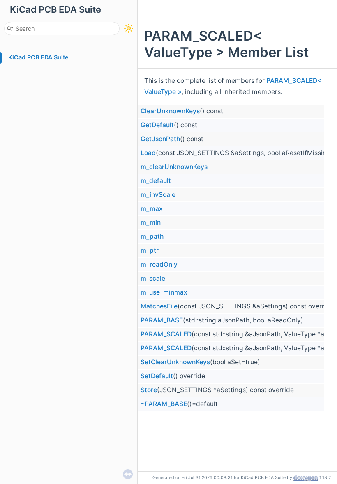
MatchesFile (159, 306)
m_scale (153, 278)
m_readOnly (159, 264)
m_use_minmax (164, 292)
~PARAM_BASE (164, 404)
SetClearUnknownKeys (175, 362)
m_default (156, 181)
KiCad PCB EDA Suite (38, 57)
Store (149, 390)
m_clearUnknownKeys (174, 167)
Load (148, 153)
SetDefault (157, 376)
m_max (152, 208)
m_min (151, 222)
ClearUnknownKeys (170, 111)
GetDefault (157, 125)
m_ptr (150, 250)
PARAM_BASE (162, 320)
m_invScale (158, 195)
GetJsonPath (160, 139)
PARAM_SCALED (166, 334)
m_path (152, 236)
